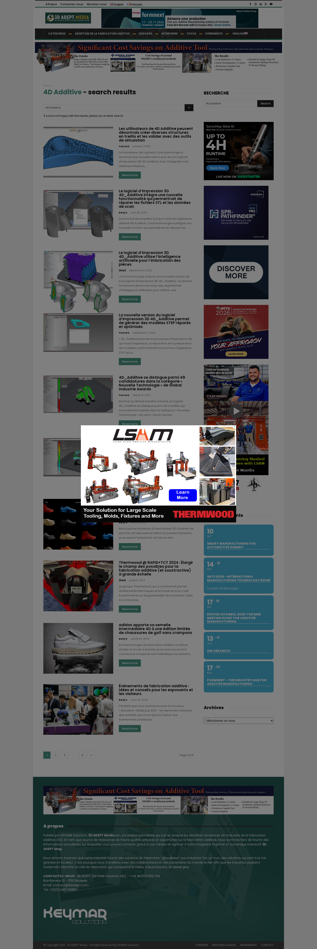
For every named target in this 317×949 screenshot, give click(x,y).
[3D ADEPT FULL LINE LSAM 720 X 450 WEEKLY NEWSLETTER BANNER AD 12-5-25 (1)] (158, 521)
